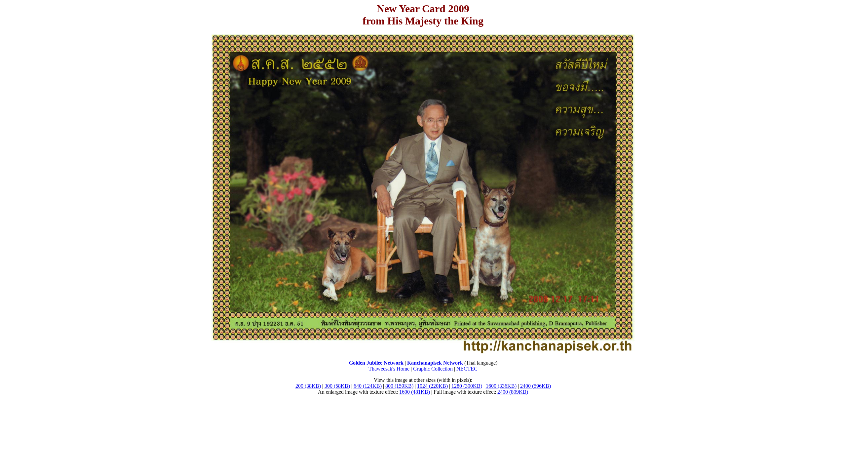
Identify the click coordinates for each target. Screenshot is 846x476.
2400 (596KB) (535, 386)
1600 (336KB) (501, 386)
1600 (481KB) (414, 392)
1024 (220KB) (432, 386)
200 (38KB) (308, 386)
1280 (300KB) (466, 386)
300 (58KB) (337, 386)
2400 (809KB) (512, 392)
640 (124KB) (368, 386)
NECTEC (467, 369)
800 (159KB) (399, 386)
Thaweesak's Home (388, 369)
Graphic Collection (433, 369)
